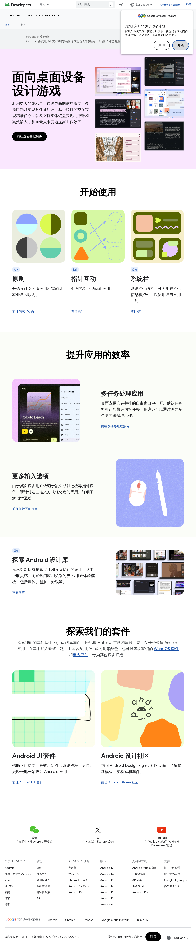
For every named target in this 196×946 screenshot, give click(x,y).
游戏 (39, 868)
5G (38, 898)
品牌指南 (36, 936)
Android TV (75, 892)
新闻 (7, 892)
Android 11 (106, 904)
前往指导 (77, 312)
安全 (7, 880)
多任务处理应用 (122, 393)
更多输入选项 (30, 476)
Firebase (88, 920)
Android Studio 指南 (144, 868)
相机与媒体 (43, 886)
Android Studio (170, 4)
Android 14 (107, 886)
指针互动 (83, 279)
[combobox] (95, 4)
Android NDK (140, 892)
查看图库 (18, 593)
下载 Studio (139, 886)
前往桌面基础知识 (29, 136)
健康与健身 (43, 880)
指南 (23, 24)
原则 (18, 279)
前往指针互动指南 (25, 509)
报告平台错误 (172, 868)
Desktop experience (43, 15)
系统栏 (140, 279)
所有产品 (142, 920)
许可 (24, 936)
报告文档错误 (172, 874)
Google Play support (176, 880)
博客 (7, 898)
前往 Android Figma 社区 (119, 782)
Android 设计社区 (125, 756)
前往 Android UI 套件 (27, 782)
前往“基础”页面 (23, 312)
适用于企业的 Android (18, 874)
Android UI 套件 (34, 756)
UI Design (12, 15)
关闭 (161, 45)
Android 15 (107, 880)
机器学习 (42, 874)
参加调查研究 (172, 886)
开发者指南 (139, 874)
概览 (7, 24)
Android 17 (107, 868)
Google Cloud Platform (115, 920)
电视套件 (80, 655)
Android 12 (107, 898)
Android (10, 868)
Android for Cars (78, 886)
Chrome (70, 920)
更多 (43, 4)
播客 (7, 904)
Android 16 (107, 874)
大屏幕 (72, 868)
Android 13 (106, 892)
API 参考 (137, 880)
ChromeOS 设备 (78, 880)
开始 (180, 45)
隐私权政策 (43, 892)
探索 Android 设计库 (40, 560)
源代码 (9, 886)
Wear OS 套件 (166, 648)
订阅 (153, 937)
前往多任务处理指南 (115, 426)
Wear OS (73, 874)
